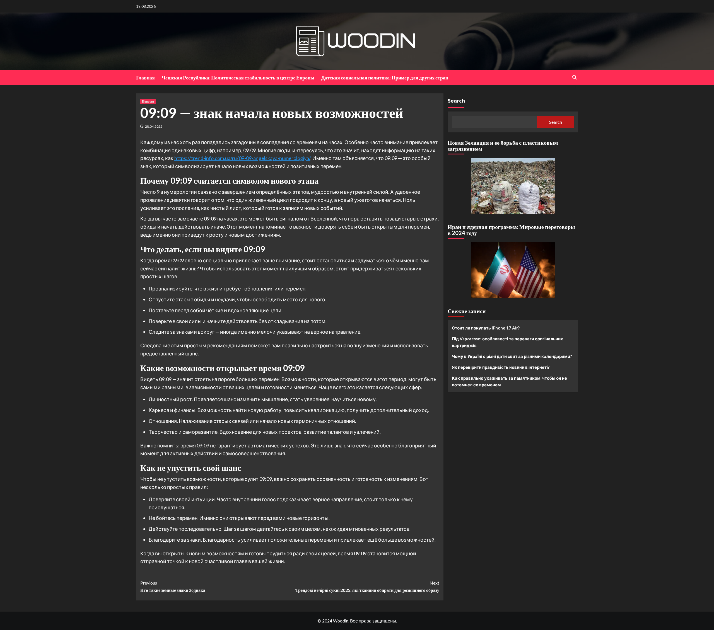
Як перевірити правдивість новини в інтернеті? (500, 367)
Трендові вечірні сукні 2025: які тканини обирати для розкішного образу (367, 586)
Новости (148, 101)
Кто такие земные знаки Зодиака (172, 586)
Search (456, 100)
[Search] (574, 77)
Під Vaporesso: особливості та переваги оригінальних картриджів (507, 342)
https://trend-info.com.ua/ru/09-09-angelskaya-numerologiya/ (242, 158)
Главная (145, 77)
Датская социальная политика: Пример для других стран (384, 77)
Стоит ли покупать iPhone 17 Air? (486, 327)
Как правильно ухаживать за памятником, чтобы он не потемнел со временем (509, 381)
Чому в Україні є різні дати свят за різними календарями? (512, 356)
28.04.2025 (153, 126)
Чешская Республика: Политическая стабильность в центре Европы (238, 77)
